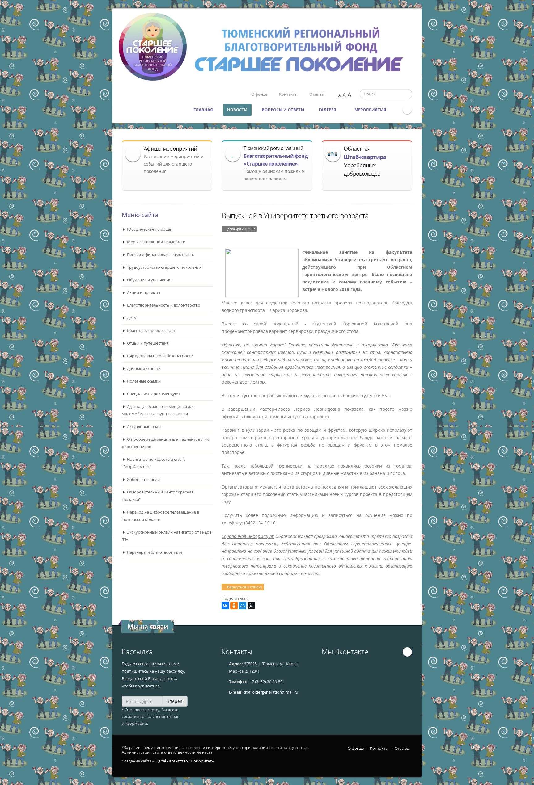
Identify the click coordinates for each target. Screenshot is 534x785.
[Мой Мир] (242, 605)
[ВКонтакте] (225, 605)
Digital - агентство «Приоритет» (184, 761)
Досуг (132, 318)
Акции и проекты (143, 292)
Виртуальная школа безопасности (159, 356)
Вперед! (175, 701)
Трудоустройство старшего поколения (163, 267)
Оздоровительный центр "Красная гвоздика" (157, 495)
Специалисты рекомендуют (153, 394)
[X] (251, 605)
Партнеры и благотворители (154, 552)
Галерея (328, 109)
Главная (203, 109)
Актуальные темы (143, 426)
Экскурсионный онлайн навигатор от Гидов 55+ (166, 536)
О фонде (259, 94)
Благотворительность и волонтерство (163, 305)
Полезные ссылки (143, 381)
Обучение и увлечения (148, 280)
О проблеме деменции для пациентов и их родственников (165, 443)
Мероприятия (370, 109)
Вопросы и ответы (283, 109)
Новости (237, 109)
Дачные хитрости (143, 368)
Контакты (288, 94)
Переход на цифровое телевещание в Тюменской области (160, 516)
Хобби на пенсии (143, 479)
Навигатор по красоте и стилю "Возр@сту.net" (154, 463)
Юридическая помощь (149, 229)
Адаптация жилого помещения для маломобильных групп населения (158, 410)
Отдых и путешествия (147, 343)
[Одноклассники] (234, 605)
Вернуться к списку (244, 587)
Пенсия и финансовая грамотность (160, 254)
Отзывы (316, 94)
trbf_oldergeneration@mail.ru (271, 692)
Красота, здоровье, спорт (151, 330)
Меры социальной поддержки (155, 242)
